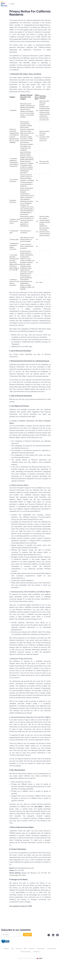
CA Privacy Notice (25, 951)
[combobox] (39, 958)
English (40, 958)
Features (6, 948)
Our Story (19, 948)
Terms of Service (51, 948)
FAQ (12, 948)
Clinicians (31, 948)
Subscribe (27, 934)
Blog (25, 948)
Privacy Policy (41, 948)
